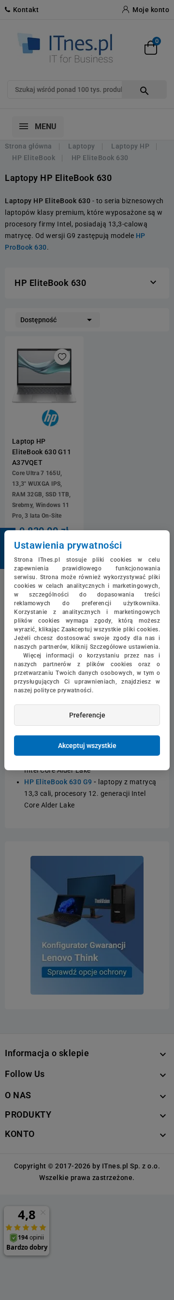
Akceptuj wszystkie (87, 745)
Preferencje (87, 715)
